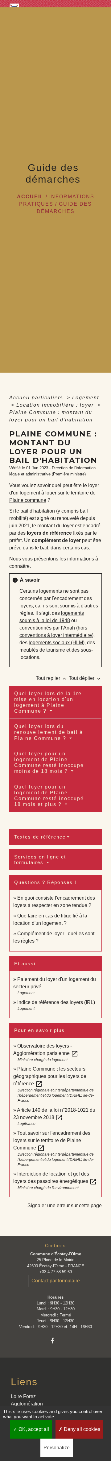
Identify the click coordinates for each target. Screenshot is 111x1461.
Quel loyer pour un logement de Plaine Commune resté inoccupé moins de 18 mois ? (49, 762)
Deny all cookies (81, 1429)
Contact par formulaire (55, 1280)
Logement (85, 397)
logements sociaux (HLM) (56, 642)
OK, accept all (33, 1429)
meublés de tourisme (42, 650)
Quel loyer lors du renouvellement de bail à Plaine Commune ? (48, 732)
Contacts (55, 1245)
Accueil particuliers (37, 397)
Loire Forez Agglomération (27, 1400)
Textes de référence (40, 836)
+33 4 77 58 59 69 (55, 1271)
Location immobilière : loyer (56, 405)
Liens (24, 1381)
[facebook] (55, 1340)
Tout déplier (85, 678)
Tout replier (52, 678)
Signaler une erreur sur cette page (64, 1205)
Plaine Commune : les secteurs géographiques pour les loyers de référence (49, 1076)
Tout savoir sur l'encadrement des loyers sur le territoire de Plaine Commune (51, 1140)
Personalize (56, 1447)
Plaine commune (27, 500)
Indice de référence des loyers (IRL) (56, 1002)
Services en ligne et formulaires (40, 859)
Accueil (30, 196)
